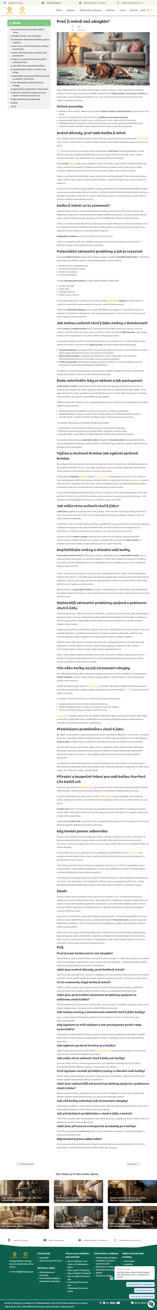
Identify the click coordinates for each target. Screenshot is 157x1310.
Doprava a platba (104, 1276)
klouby (128, 689)
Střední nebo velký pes (90, 10)
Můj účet (134, 10)
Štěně (59, 10)
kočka (79, 27)
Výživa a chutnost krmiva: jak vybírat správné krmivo (28, 60)
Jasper (83, 476)
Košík (142, 10)
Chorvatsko (129, 1261)
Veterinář (134, 853)
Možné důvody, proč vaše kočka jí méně (27, 31)
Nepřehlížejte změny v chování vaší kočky (28, 71)
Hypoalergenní (103, 1050)
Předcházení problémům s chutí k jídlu (29, 89)
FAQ (13, 106)
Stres (59, 151)
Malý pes (70, 10)
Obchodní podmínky (105, 1270)
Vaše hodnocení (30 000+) (50, 1261)
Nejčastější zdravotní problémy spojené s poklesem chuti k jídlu (30, 77)
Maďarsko (128, 1264)
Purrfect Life (86, 787)
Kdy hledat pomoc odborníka (25, 99)
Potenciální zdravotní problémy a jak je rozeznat (30, 41)
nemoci (145, 138)
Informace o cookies (105, 1267)
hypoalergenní (101, 476)
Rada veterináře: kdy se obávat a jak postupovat (29, 54)
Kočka (122, 10)
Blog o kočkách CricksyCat (79, 1273)
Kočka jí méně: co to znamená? (26, 36)
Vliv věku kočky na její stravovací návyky (27, 84)
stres (139, 138)
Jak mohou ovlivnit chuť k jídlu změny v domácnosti (30, 47)
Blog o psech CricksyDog (79, 1270)
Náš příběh (44, 1258)
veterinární (113, 300)
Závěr (14, 103)
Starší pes (110, 10)
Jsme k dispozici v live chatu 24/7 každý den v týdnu (78, 1264)
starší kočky (93, 686)
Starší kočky (62, 716)
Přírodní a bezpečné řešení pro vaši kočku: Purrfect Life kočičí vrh (28, 94)
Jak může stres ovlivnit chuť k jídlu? (28, 66)
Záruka (99, 1273)
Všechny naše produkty (106, 1258)
